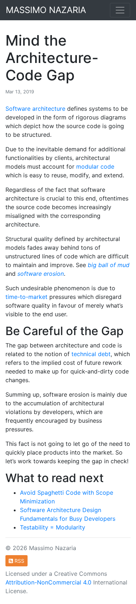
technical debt (91, 354)
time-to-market (26, 296)
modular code (95, 166)
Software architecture (35, 108)
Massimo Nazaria (46, 10)
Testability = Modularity (52, 527)
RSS (18, 561)
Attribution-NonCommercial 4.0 (48, 582)
